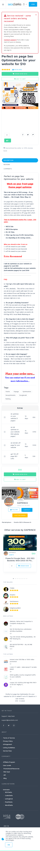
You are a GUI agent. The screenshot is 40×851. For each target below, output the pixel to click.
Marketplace (6, 522)
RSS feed (6, 772)
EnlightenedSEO (15, 608)
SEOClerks (8, 792)
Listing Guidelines (9, 747)
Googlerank (23, 395)
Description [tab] (8, 160)
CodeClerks (9, 795)
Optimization (27, 391)
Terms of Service (9, 738)
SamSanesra (14, 601)
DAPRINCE (22, 503)
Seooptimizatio (10, 395)
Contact (26, 510)
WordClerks (9, 805)
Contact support (10, 40)
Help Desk (11, 716)
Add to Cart (21, 79)
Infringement (7, 744)
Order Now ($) (20, 74)
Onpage (16, 391)
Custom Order (19, 515)
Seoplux (12, 595)
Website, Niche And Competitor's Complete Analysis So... (21, 622)
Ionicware (6, 789)
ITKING (12, 588)
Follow (15, 509)
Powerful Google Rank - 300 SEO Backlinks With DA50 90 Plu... (20, 559)
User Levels (7, 765)
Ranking (8, 399)
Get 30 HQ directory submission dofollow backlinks (20, 630)
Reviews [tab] (7, 164)
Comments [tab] (8, 169)
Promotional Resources (11, 768)
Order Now (24, 566)
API (4, 775)
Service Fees (7, 751)
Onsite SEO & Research (22, 522)
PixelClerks (8, 802)
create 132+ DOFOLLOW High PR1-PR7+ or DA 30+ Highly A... (23, 683)
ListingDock (9, 799)
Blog (5, 778)
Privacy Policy (8, 741)
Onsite (8, 391)
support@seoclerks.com (10, 720)
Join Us (6, 826)
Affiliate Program (9, 762)
